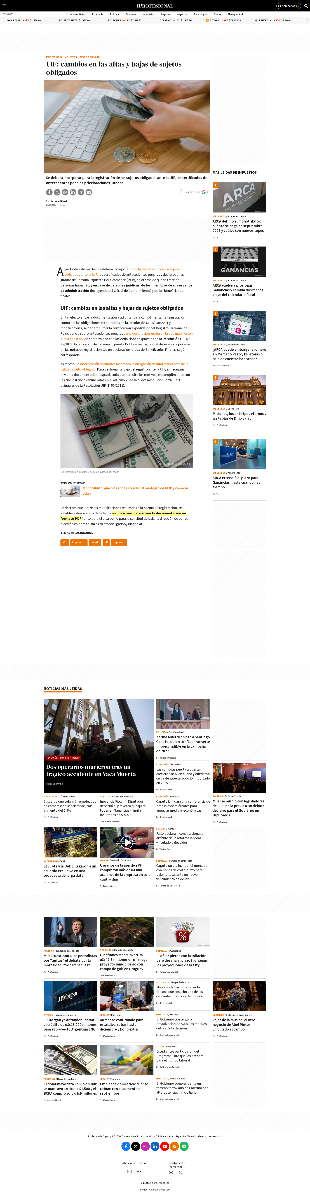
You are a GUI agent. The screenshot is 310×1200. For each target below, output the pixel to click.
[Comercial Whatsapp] (181, 1172)
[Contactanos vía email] (129, 1171)
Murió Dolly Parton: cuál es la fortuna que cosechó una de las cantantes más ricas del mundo (179, 992)
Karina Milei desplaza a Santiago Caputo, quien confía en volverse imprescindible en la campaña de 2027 (183, 744)
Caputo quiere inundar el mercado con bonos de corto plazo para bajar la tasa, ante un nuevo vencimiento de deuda (181, 872)
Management (235, 14)
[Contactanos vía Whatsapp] (139, 1171)
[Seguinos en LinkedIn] (155, 1146)
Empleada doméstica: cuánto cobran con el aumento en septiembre (124, 1089)
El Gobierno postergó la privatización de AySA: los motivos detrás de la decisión (181, 1024)
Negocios (182, 14)
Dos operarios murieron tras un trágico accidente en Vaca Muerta (91, 770)
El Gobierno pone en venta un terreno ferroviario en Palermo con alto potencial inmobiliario (182, 1088)
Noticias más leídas (63, 688)
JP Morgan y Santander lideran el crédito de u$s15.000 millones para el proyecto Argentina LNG (70, 1025)
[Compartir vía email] (89, 192)
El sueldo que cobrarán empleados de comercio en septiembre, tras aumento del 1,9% (70, 806)
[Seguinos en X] (135, 1146)
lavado (95, 542)
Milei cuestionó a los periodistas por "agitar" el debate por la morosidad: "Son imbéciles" (70, 960)
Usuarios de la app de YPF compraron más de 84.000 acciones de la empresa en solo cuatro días (125, 872)
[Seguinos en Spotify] (184, 1146)
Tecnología (200, 14)
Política (114, 14)
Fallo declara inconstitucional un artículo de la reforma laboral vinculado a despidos (180, 838)
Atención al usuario (134, 1163)
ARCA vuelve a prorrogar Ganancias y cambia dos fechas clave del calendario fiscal (238, 290)
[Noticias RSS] (174, 1146)
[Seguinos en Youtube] (164, 1146)
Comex (217, 14)
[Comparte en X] (57, 192)
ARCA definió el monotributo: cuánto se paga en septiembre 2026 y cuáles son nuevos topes (238, 226)
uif (106, 542)
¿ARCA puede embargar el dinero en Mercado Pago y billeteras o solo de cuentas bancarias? (239, 354)
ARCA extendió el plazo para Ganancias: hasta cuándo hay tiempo (236, 482)
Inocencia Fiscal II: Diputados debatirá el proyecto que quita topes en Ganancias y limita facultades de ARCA (123, 808)
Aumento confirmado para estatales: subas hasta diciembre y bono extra (121, 1025)
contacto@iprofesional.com (155, 1189)
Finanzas (131, 14)
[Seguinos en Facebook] (125, 1146)
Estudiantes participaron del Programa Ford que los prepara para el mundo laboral (180, 1056)
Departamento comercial (176, 1165)
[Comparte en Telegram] (81, 192)
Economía (97, 14)
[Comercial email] (171, 1172)
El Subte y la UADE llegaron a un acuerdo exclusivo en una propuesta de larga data (70, 871)
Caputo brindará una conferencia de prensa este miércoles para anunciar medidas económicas (183, 806)
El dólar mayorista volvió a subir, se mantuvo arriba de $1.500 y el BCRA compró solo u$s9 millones (70, 1089)
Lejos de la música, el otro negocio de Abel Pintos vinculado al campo (234, 1025)
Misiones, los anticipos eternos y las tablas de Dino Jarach (239, 416)
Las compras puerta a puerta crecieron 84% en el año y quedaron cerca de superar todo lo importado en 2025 (183, 776)
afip (64, 542)
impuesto (119, 542)
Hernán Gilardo (59, 201)
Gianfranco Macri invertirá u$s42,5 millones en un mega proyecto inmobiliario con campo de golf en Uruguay (123, 962)
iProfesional (54, 57)
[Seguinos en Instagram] (145, 1146)
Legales (165, 14)
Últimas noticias (76, 14)
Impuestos (148, 14)
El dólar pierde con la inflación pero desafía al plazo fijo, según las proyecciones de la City (182, 960)
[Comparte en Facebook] (49, 192)
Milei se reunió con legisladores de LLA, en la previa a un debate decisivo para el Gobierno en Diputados (239, 808)
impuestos (79, 542)
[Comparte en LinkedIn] (73, 192)
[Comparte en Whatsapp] (65, 192)
